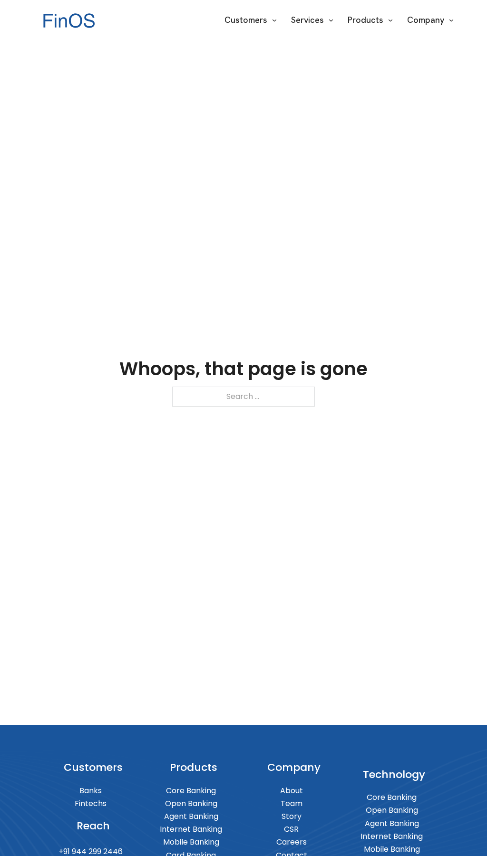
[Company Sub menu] (451, 20)
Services (307, 19)
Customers (245, 19)
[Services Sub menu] (331, 20)
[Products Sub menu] (390, 20)
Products (365, 19)
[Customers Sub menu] (274, 20)
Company (425, 19)
